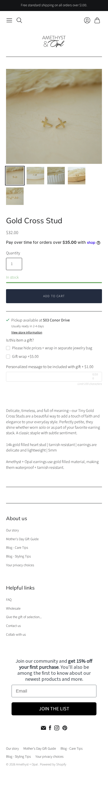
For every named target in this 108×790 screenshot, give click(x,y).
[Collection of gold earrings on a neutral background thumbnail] (15, 196)
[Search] (19, 20)
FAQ (9, 599)
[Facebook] (50, 727)
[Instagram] (56, 727)
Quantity (13, 253)
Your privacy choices (20, 565)
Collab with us (16, 634)
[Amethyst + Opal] (54, 41)
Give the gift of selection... (24, 617)
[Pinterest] (64, 727)
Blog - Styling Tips (18, 556)
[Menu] (9, 20)
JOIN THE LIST (54, 708)
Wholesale (13, 608)
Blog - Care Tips (17, 547)
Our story (12, 530)
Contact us (13, 625)
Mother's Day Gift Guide (22, 539)
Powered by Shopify (53, 764)
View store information (26, 332)
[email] (43, 727)
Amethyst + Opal (27, 764)
